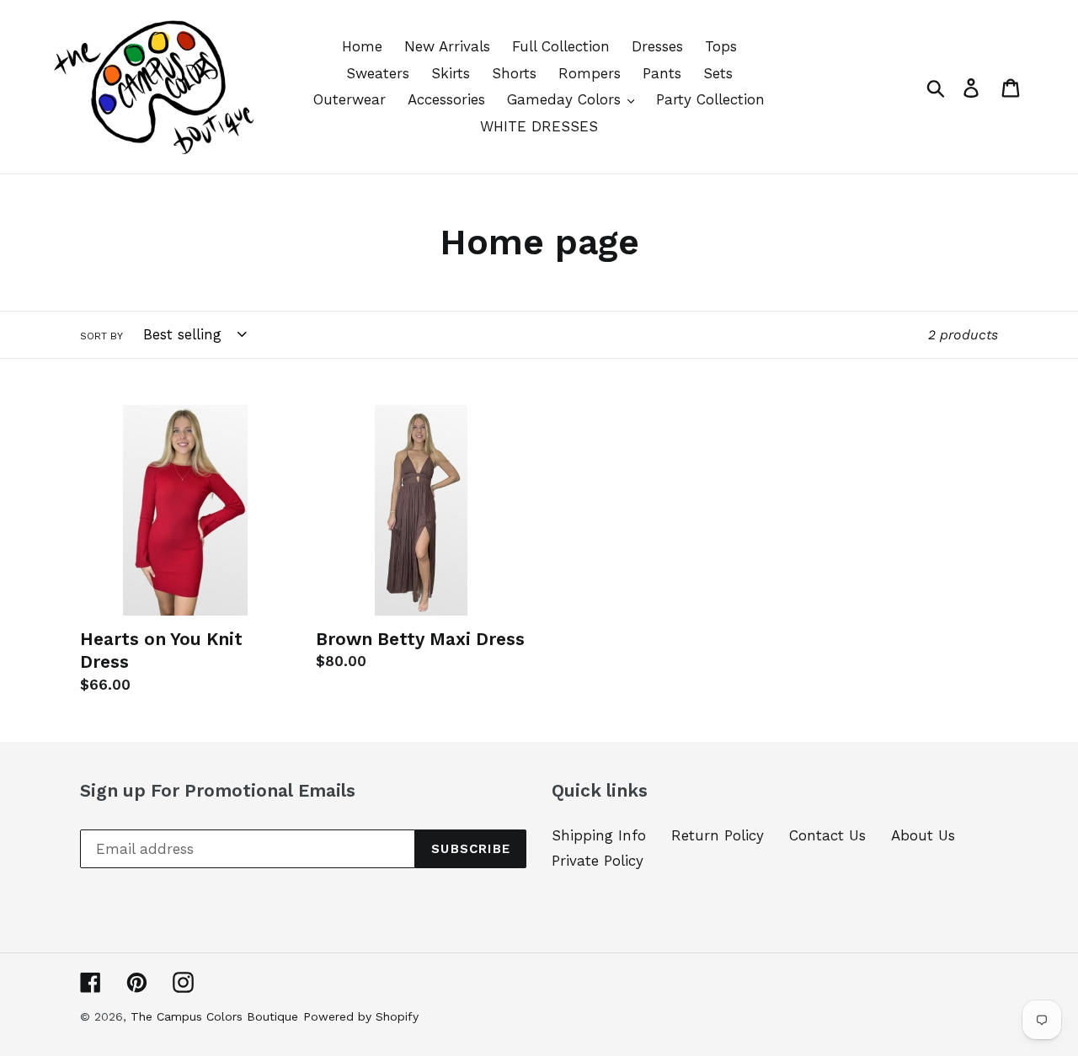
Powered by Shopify (361, 1016)
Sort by (101, 336)
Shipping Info (599, 835)
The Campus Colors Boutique (214, 1016)
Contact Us (827, 835)
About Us (923, 835)
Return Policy (717, 835)
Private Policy (597, 860)
